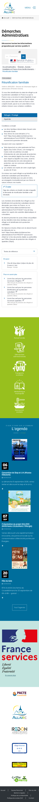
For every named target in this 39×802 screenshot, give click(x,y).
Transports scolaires (19, 374)
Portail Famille (19, 338)
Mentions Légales (19, 793)
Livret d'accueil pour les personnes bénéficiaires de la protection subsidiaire (19, 289)
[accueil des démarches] (19, 52)
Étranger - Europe (24, 67)
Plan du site (32, 790)
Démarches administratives (19, 355)
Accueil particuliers (9, 67)
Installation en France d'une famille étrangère (18, 69)
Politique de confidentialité (19, 795)
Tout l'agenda (19, 607)
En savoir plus (10, 675)
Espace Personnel (17, 790)
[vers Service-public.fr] (22, 61)
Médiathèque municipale (19, 392)
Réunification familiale (10, 71)
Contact (31, 798)
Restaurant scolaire (19, 411)
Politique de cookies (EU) (15, 798)
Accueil (6, 18)
